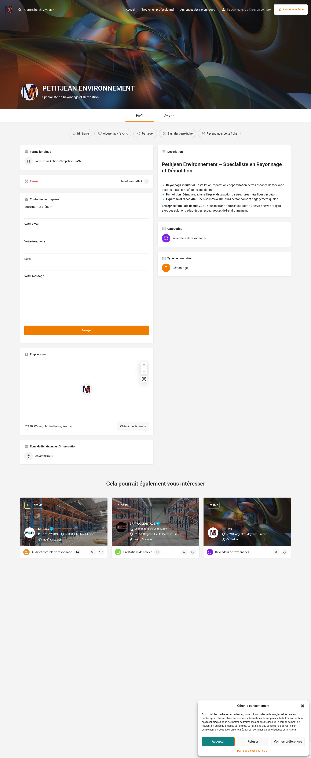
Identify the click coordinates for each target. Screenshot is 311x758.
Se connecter (235, 9)
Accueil (130, 9)
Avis (169, 115)
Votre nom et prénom (38, 206)
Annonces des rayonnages (197, 9)
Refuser (253, 741)
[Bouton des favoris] (101, 552)
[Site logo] (9, 9)
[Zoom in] (144, 365)
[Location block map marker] (86, 389)
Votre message (34, 276)
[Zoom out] (144, 371)
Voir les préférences (288, 741)
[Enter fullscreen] (144, 379)
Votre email (31, 224)
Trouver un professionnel (158, 9)
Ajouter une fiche (293, 9)
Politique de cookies (248, 750)
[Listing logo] (29, 92)
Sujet (27, 258)
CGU (264, 750)
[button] (302, 706)
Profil (139, 115)
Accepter (218, 741)
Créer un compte (260, 9)
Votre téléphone (34, 241)
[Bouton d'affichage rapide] (92, 552)
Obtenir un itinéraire (133, 426)
